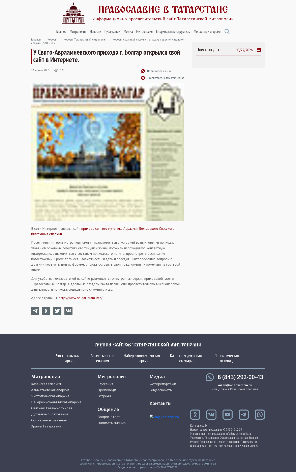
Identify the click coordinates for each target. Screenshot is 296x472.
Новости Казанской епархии (129, 39)
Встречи (104, 396)
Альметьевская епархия (102, 358)
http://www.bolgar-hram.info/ (80, 298)
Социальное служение (49, 420)
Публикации (112, 31)
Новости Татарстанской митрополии (85, 39)
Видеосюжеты (161, 390)
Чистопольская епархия (68, 358)
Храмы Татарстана (46, 426)
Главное (61, 31)
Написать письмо (112, 423)
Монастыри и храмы (207, 31)
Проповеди (107, 390)
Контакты (161, 403)
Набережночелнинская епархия (142, 358)
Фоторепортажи (163, 384)
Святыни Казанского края (51, 408)
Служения (105, 384)
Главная (36, 39)
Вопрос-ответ (109, 417)
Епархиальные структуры (173, 31)
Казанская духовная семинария (186, 358)
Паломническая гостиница (226, 358)
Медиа (128, 31)
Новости (95, 31)
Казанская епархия (46, 384)
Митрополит (78, 31)
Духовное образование (49, 414)
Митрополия (144, 31)
